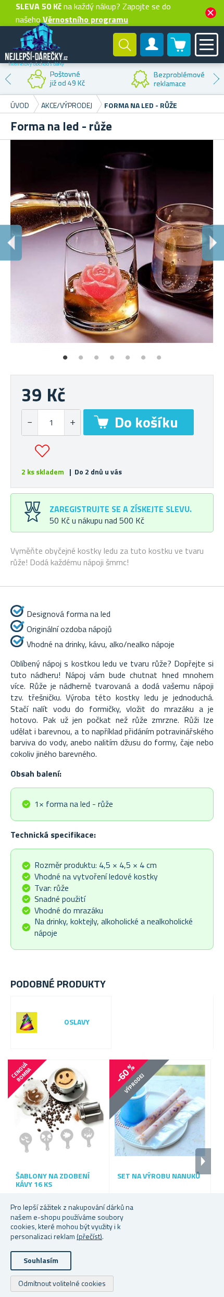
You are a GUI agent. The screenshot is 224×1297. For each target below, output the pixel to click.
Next (216, 79)
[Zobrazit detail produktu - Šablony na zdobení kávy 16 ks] (58, 1110)
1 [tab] (65, 354)
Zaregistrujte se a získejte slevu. (120, 509)
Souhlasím (40, 1260)
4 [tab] (112, 354)
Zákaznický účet (152, 53)
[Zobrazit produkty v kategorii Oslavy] (26, 1022)
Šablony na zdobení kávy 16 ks (53, 1180)
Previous (8, 79)
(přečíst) (89, 1236)
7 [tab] (159, 354)
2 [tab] (81, 354)
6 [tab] (143, 354)
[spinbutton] (51, 422)
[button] (72, 422)
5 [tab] (127, 354)
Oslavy (77, 1022)
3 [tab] (96, 354)
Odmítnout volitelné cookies (62, 1283)
